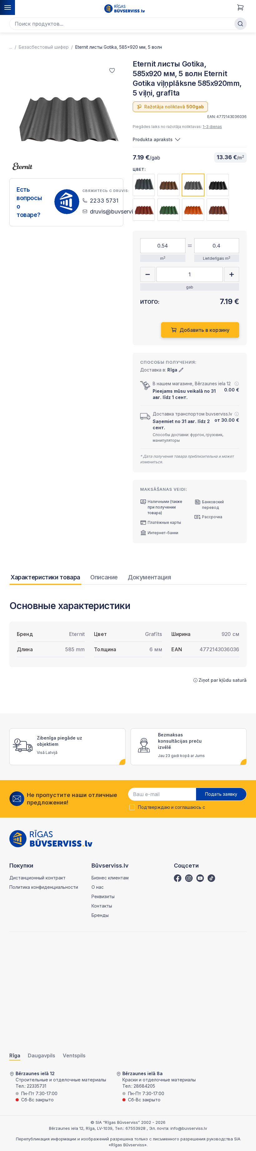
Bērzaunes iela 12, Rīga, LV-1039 (80, 1128)
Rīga (14, 1056)
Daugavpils (41, 1056)
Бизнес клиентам (110, 877)
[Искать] (240, 24)
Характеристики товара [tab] (45, 577)
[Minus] (147, 274)
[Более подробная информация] (236, 384)
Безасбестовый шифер (44, 47)
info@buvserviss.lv (188, 1128)
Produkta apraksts (153, 139)
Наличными (158, 501)
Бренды (100, 915)
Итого (229, 309)
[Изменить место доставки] (181, 369)
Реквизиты (103, 896)
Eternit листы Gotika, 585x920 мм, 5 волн (118, 47)
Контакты (101, 905)
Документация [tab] (149, 577)
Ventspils (74, 1056)
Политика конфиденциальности (43, 887)
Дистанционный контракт (37, 877)
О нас (97, 887)
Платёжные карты (164, 522)
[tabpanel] (128, 641)
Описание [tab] (104, 577)
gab (189, 287)
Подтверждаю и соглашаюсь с (171, 807)
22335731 (36, 1086)
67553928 (136, 1128)
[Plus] (231, 274)
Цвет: (139, 169)
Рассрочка (212, 516)
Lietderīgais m (216, 258)
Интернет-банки (163, 532)
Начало (10, 47)
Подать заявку (221, 794)
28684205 (144, 1086)
